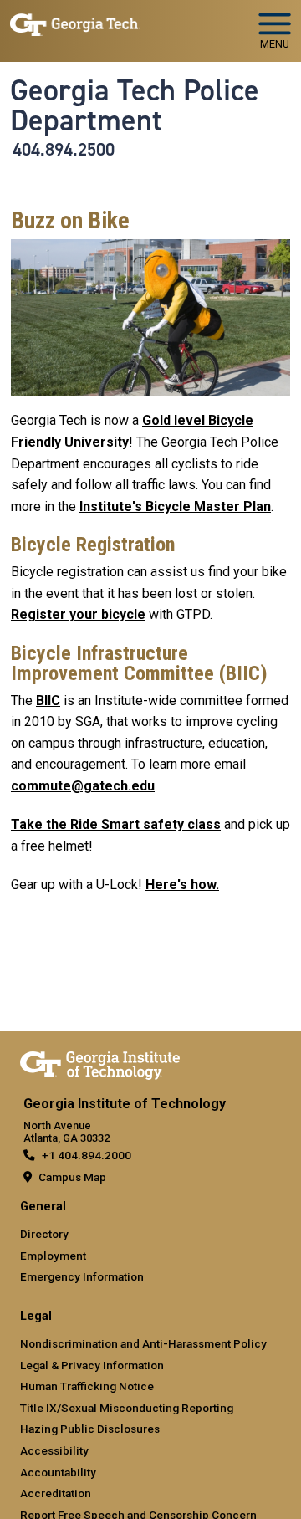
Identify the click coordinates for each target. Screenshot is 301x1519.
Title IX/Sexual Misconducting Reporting (126, 1407)
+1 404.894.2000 (86, 1155)
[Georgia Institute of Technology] (75, 24)
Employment (53, 1255)
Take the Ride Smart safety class (116, 824)
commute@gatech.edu (83, 786)
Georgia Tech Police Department (134, 105)
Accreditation (55, 1493)
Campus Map (72, 1177)
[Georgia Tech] (100, 1062)
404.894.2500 (64, 150)
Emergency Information (82, 1276)
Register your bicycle (78, 614)
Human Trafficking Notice (87, 1386)
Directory (44, 1233)
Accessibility (54, 1450)
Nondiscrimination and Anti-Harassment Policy (143, 1343)
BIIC (48, 700)
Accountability (58, 1472)
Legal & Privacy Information (92, 1365)
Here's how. (182, 884)
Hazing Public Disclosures (90, 1428)
